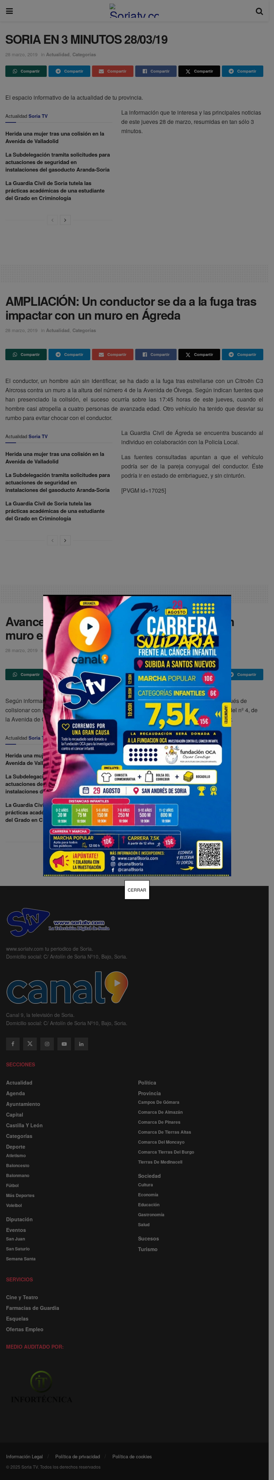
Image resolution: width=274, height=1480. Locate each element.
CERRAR (137, 890)
